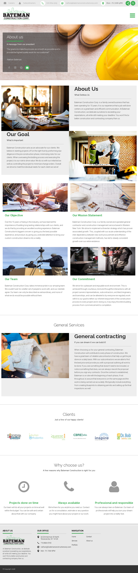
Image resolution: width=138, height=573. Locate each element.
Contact (89, 537)
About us (89, 541)
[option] (14, 437)
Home (74, 537)
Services (74, 541)
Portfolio (74, 545)
